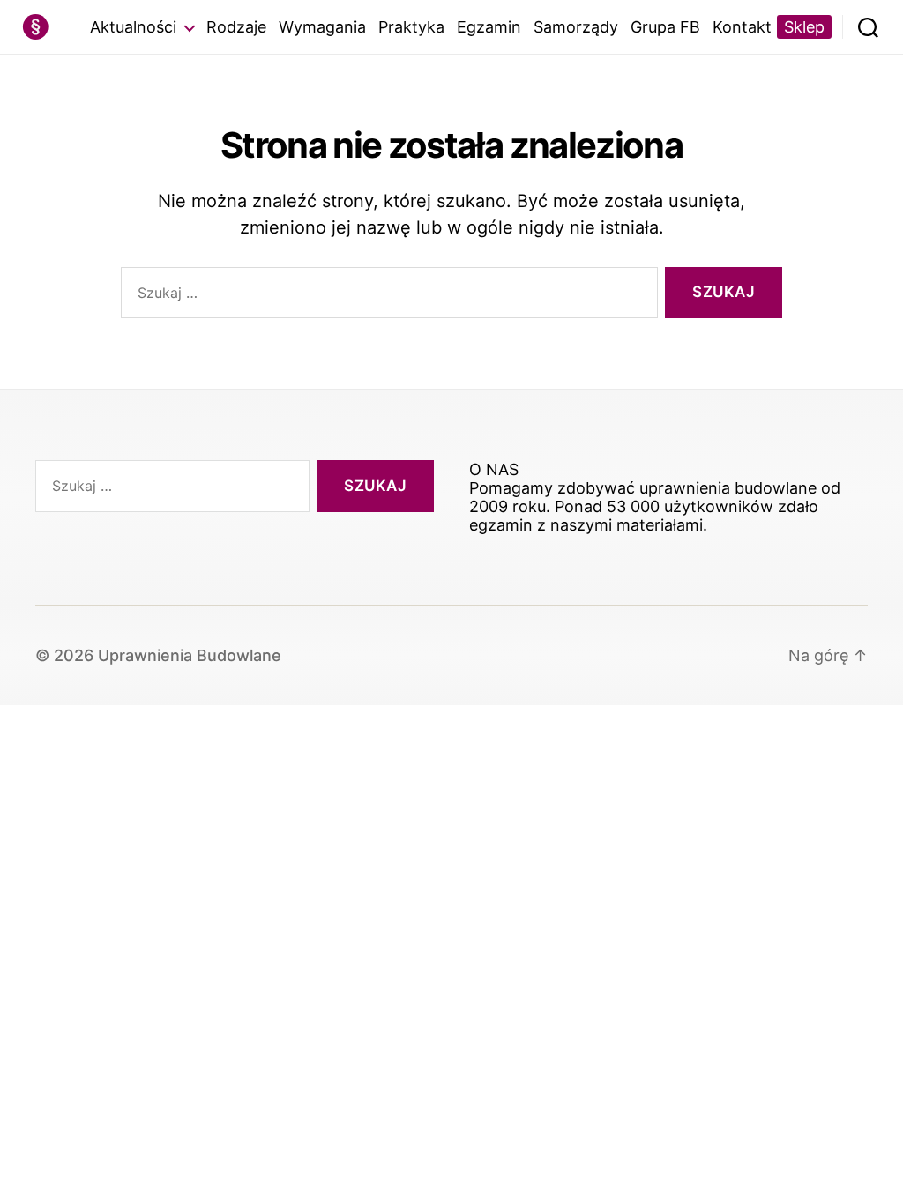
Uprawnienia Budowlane (189, 655)
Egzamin (489, 27)
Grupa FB (665, 27)
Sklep (804, 27)
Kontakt (742, 27)
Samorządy (576, 27)
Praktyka (411, 27)
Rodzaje (236, 27)
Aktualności (133, 27)
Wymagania (322, 27)
